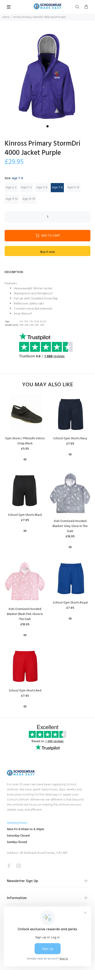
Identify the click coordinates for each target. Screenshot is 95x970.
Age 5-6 (41, 187)
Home (5, 17)
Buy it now (47, 252)
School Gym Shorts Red (25, 690)
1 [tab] (47, 126)
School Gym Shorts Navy (70, 438)
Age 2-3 (11, 187)
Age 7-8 (57, 187)
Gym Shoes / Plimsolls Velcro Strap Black (25, 441)
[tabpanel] (47, 75)
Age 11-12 (12, 199)
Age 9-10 (73, 187)
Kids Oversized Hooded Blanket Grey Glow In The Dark (70, 526)
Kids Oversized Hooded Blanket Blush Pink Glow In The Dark (25, 614)
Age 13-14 (28, 199)
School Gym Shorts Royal (70, 602)
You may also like (47, 385)
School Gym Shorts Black (25, 515)
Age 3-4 (26, 187)
